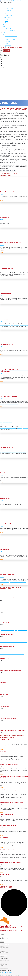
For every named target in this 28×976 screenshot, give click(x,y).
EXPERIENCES (7, 105)
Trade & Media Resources (4, 952)
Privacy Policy (13, 975)
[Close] (11, 2)
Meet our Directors (3, 948)
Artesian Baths (8, 10)
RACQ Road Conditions (4, 964)
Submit (2, 941)
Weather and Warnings (4, 968)
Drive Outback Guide (10, 39)
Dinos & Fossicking (9, 8)
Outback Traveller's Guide (11, 36)
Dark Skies (7, 6)
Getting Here (8, 41)
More (1, 200)
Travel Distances (2, 963)
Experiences (6, 5)
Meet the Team (2, 950)
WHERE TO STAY (2, 105)
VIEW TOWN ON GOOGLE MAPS (7, 171)
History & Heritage (9, 12)
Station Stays (8, 14)
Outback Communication (4, 966)
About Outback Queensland (4, 947)
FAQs (6, 43)
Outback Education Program (5, 953)
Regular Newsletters (3, 955)
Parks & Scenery (9, 15)
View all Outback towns (10, 30)
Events (6, 23)
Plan (4, 34)
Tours (6, 21)
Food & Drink (8, 17)
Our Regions (8, 28)
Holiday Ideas (8, 38)
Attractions (7, 19)
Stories (4, 32)
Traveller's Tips (2, 961)
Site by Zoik (17, 975)
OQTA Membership (3, 951)
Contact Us (2, 956)
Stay (4, 24)
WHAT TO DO (12, 105)
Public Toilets (2, 965)
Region (4, 26)
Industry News (2, 946)
